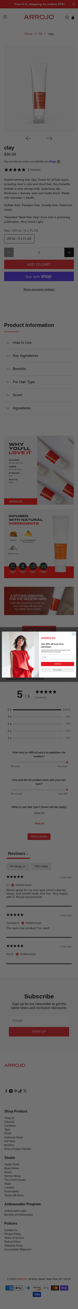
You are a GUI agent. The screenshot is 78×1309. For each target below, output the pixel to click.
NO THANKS (58, 670)
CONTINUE (57, 664)
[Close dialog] (73, 633)
